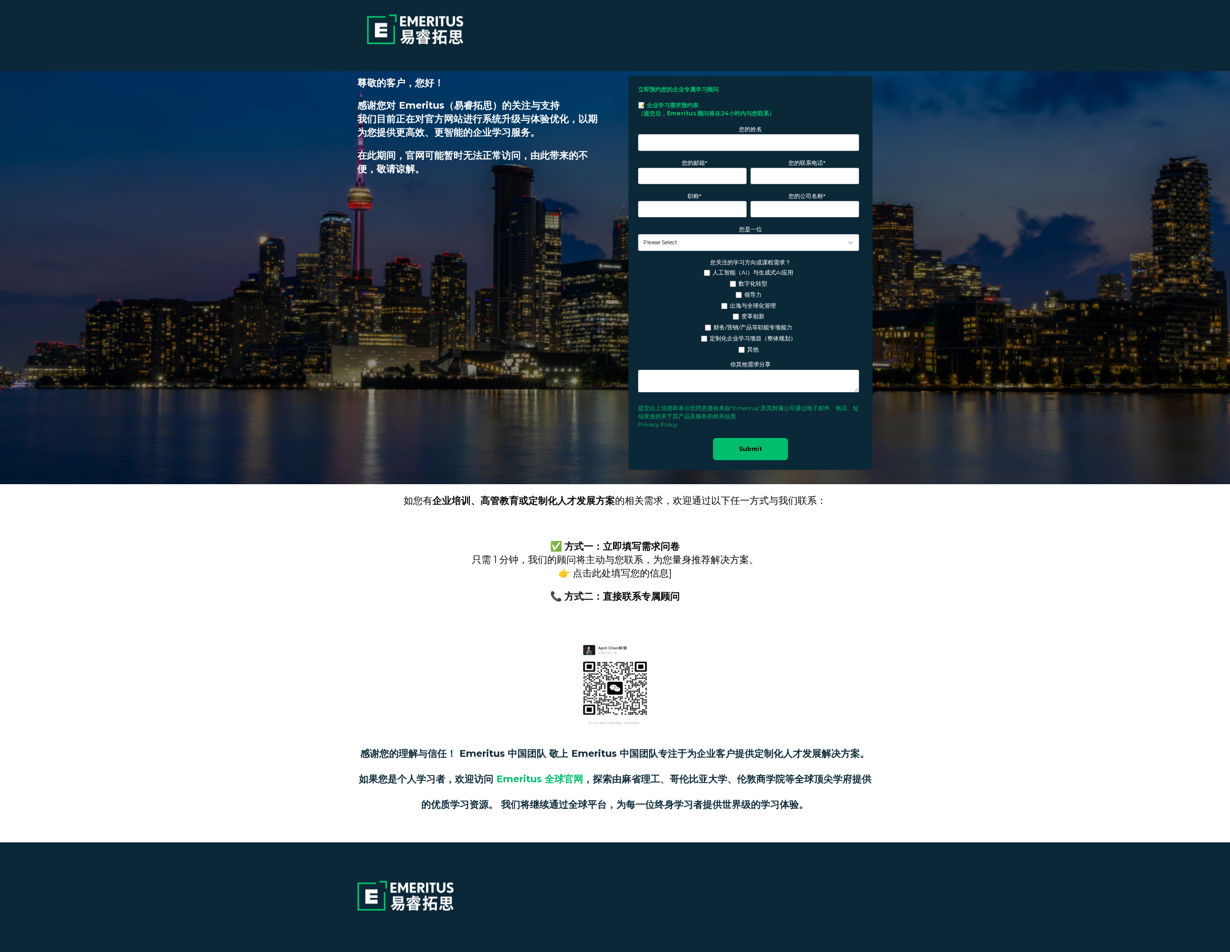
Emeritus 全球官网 (539, 779)
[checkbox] (748, 311)
